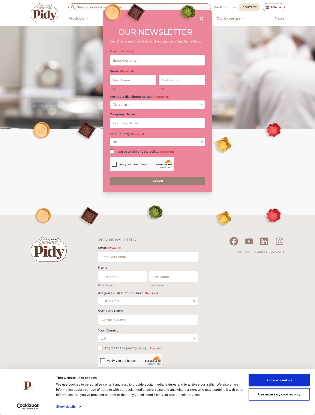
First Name (106, 285)
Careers (260, 252)
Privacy (244, 252)
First (113, 89)
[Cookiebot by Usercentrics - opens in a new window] (27, 406)
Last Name (157, 285)
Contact (249, 7)
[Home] (44, 13)
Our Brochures (224, 7)
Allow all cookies (279, 380)
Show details (66, 406)
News (279, 18)
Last (162, 89)
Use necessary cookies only (279, 394)
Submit (157, 181)
